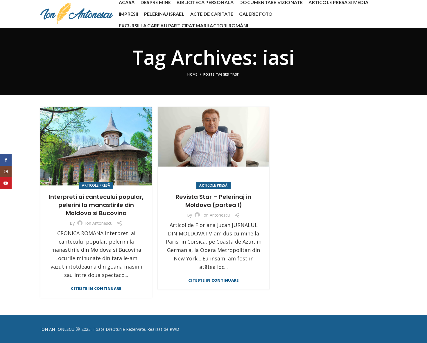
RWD (174, 329)
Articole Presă (96, 185)
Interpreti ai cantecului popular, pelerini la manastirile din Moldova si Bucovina (96, 205)
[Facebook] (6, 160)
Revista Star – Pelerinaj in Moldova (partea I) (213, 201)
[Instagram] (6, 171)
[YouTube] (6, 183)
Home (192, 74)
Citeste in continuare (96, 288)
